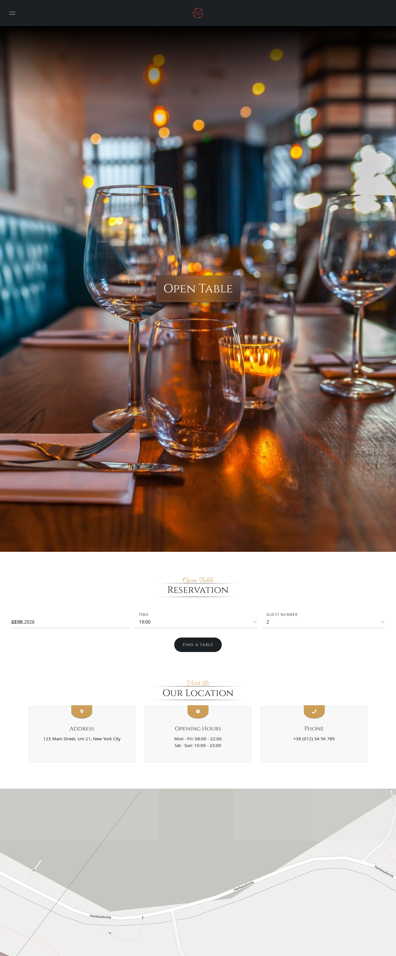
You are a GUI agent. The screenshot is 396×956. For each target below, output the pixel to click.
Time (144, 614)
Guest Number (281, 614)
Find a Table (198, 644)
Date (16, 622)
